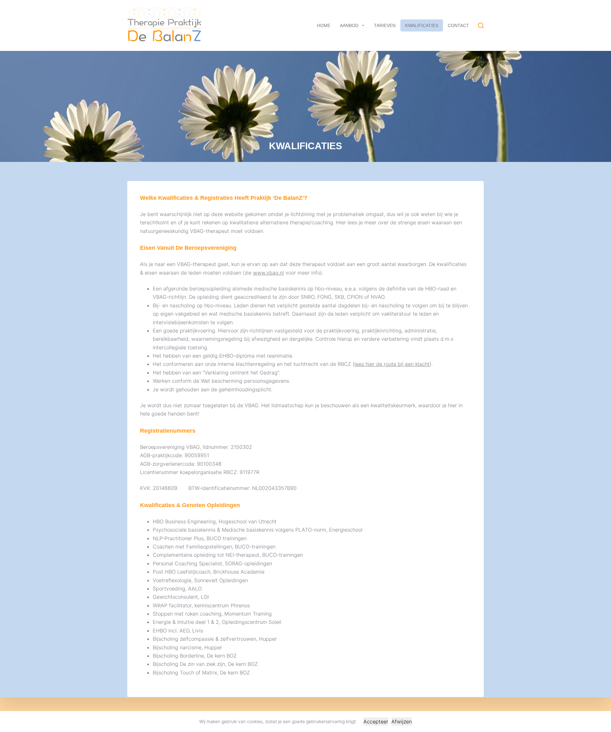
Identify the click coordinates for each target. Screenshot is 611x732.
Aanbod (349, 25)
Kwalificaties (421, 25)
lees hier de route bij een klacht (392, 364)
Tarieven (385, 25)
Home (323, 25)
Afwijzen (401, 721)
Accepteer (375, 721)
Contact (458, 25)
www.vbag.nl (268, 272)
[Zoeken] (481, 25)
